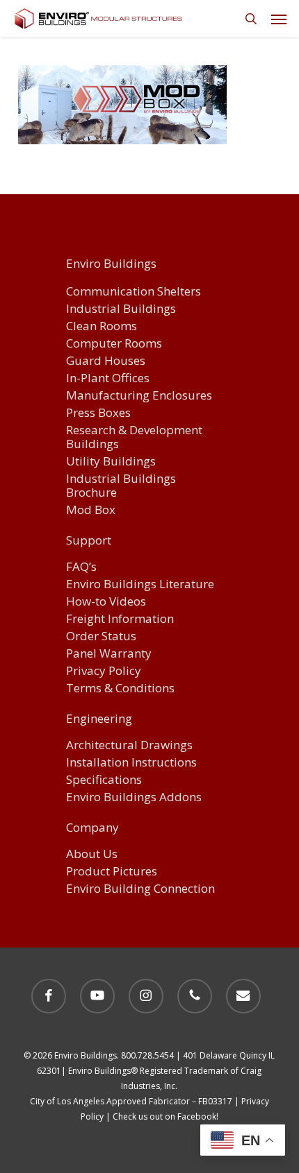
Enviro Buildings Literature (140, 584)
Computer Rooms (114, 343)
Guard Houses (105, 361)
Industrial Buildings (121, 309)
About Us (92, 854)
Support (88, 541)
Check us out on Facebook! (165, 1116)
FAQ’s (81, 567)
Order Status (101, 636)
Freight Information (120, 619)
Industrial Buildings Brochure (121, 486)
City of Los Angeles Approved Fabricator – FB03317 (131, 1101)
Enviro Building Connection (140, 889)
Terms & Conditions (120, 688)
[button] (278, 19)
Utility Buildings (111, 461)
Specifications (104, 780)
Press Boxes (98, 413)
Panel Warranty (109, 654)
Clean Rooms (101, 326)
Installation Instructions (131, 762)
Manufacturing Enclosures (139, 395)
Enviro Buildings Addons (134, 797)
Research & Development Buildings (134, 437)
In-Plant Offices (108, 378)
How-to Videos (106, 601)
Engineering (99, 719)
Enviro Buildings (111, 264)
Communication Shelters (133, 291)
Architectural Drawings (129, 745)
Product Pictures (111, 871)
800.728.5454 (147, 1055)
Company (92, 828)
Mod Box (90, 510)
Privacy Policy (103, 671)
